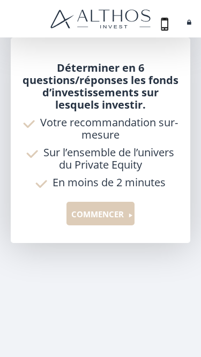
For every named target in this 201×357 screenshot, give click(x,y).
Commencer (97, 214)
